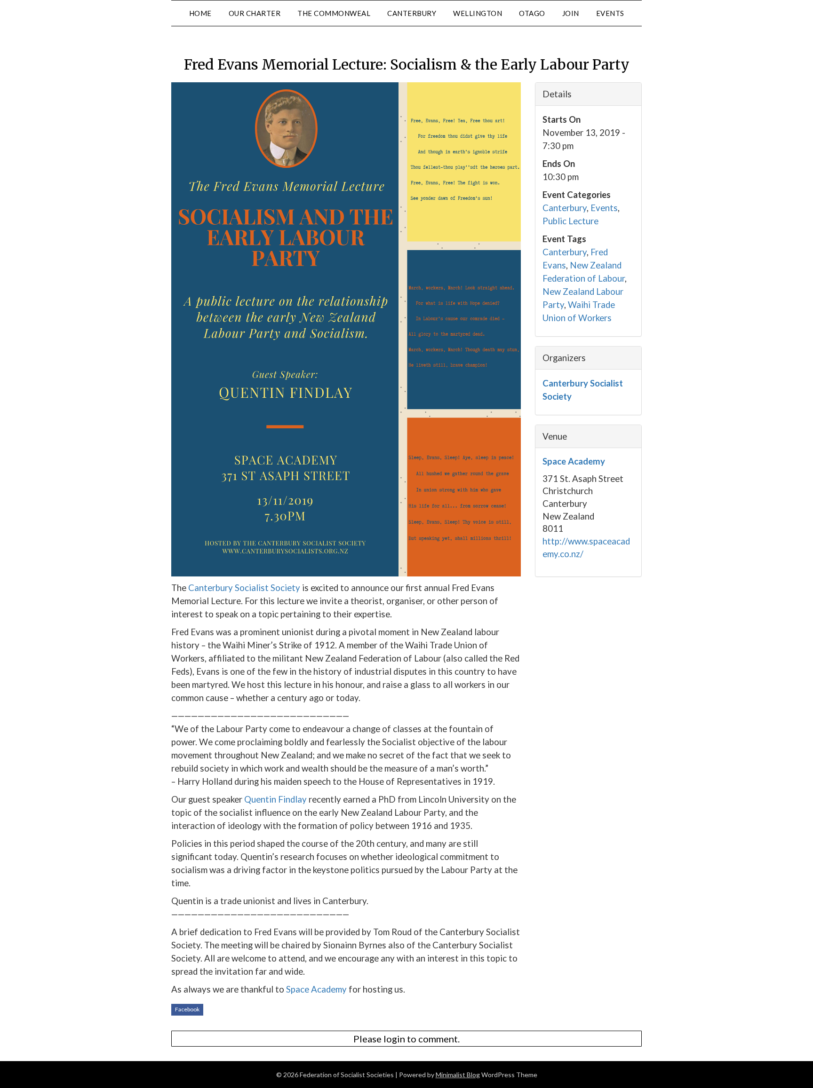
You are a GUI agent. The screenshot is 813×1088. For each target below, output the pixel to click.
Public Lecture (570, 221)
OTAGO (532, 13)
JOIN (570, 13)
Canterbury (564, 208)
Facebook (187, 1009)
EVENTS (610, 13)
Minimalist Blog (458, 1075)
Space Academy (316, 989)
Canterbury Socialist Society (244, 588)
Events (604, 208)
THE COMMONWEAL (333, 13)
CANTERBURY (411, 13)
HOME (200, 13)
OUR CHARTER (255, 13)
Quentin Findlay (275, 799)
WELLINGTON (477, 13)
